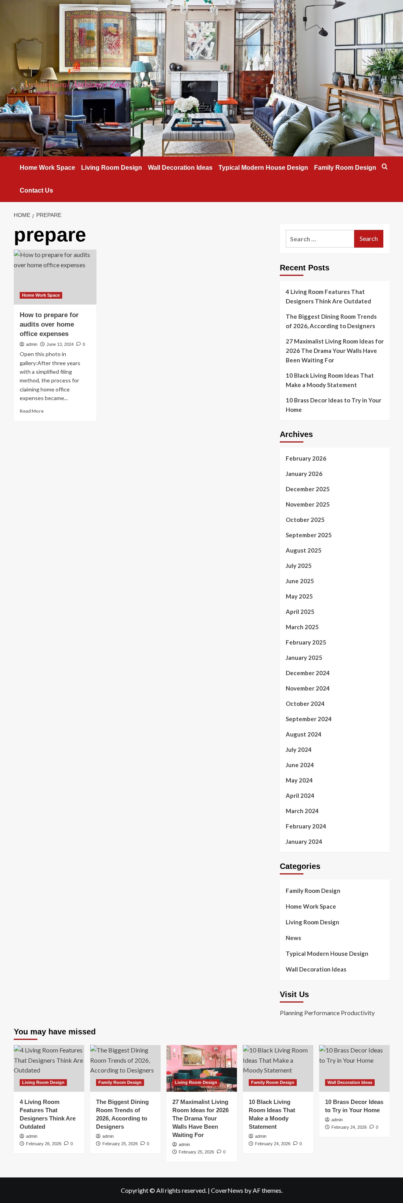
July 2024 (299, 749)
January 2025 (304, 657)
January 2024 (304, 841)
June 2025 (300, 580)
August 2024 (304, 734)
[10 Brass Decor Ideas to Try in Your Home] (354, 1068)
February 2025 (306, 642)
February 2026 (306, 458)
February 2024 (306, 826)
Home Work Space (47, 167)
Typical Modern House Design (263, 167)
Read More (32, 411)
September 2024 (309, 718)
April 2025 (300, 611)
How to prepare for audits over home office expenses (49, 324)
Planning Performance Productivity (327, 1012)
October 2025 (305, 519)
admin (31, 344)
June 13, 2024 (60, 344)
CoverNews (227, 1190)
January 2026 (304, 473)
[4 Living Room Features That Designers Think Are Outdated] (49, 1068)
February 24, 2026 (272, 1143)
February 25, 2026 (120, 1143)
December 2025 (308, 488)
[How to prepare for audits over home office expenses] (55, 277)
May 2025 (299, 596)
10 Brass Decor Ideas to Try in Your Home (333, 405)
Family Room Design (345, 167)
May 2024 (299, 780)
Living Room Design (111, 167)
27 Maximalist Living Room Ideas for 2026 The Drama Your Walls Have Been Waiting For (335, 351)
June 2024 (300, 764)
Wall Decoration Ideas (180, 167)
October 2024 (305, 703)
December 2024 (308, 672)
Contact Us (36, 190)
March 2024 (302, 810)
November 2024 (308, 688)
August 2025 (304, 550)
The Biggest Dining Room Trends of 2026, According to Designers (331, 321)
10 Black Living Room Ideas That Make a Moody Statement (330, 380)
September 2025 (309, 534)
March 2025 (302, 626)
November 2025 (308, 504)
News (293, 937)
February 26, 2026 (43, 1143)
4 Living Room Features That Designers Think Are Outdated (328, 296)
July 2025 (299, 565)
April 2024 (300, 795)
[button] (385, 166)
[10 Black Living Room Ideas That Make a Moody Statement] (278, 1068)
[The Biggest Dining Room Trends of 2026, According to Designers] (125, 1068)
